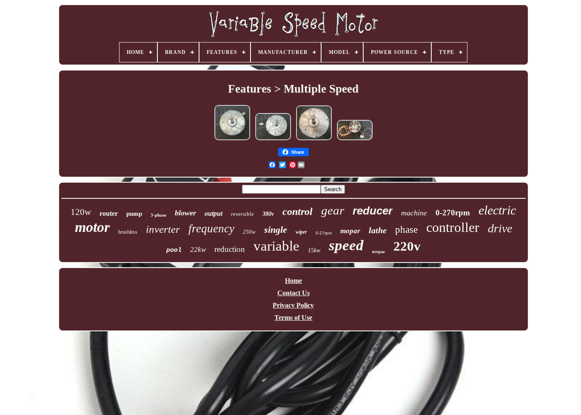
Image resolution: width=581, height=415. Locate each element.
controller (452, 227)
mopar (350, 231)
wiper (301, 232)
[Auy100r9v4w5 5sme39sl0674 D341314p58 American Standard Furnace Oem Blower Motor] (313, 139)
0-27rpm (324, 233)
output (213, 213)
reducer (373, 210)
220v (407, 246)
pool (174, 250)
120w (81, 212)
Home (293, 280)
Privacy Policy (293, 305)
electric (497, 210)
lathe (378, 230)
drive (500, 228)
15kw (314, 250)
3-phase (158, 214)
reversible (242, 214)
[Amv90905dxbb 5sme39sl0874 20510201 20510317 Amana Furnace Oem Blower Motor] (232, 139)
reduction (229, 249)
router (109, 213)
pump (134, 213)
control (297, 211)
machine (414, 213)
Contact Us (293, 292)
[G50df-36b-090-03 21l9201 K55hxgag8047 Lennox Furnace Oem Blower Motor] (354, 139)
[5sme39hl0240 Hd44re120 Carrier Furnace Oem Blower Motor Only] (273, 139)
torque (378, 251)
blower (185, 213)
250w (249, 232)
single (275, 229)
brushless (127, 232)
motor (92, 227)
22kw (198, 250)
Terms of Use (293, 317)
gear (332, 210)
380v (268, 214)
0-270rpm (453, 212)
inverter (163, 229)
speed (346, 245)
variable (276, 246)
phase (406, 229)
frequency (211, 228)
